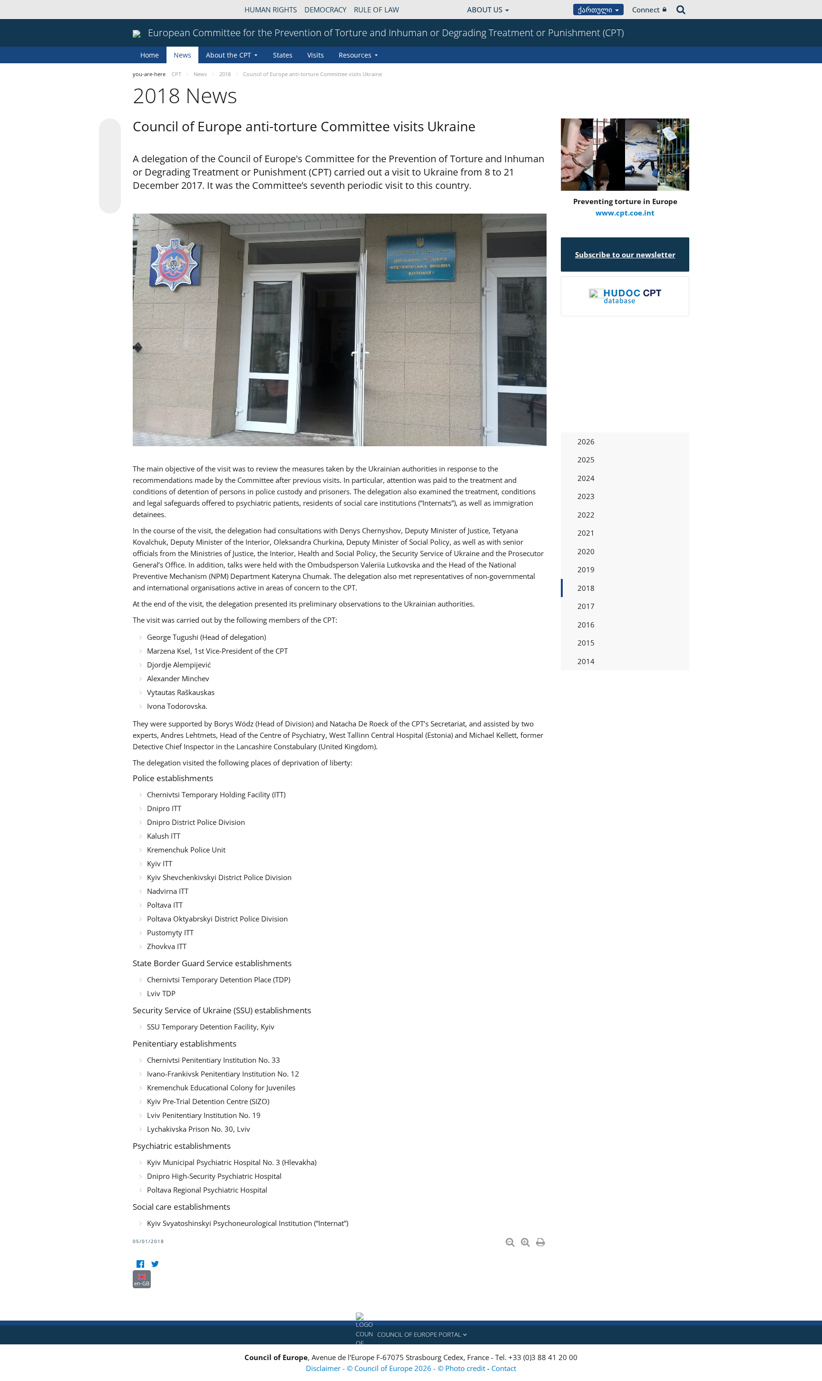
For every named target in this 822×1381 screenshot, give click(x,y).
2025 (586, 459)
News (182, 54)
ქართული (596, 9)
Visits (315, 54)
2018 (586, 588)
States (283, 54)
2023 (586, 496)
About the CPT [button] (228, 54)
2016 (586, 624)
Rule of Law (376, 9)
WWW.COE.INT (156, 9)
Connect (646, 9)
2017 (586, 606)
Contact (503, 1368)
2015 (586, 642)
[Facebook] (140, 1264)
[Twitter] (154, 1264)
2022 (586, 514)
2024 (586, 478)
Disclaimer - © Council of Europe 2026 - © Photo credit (396, 1368)
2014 (586, 661)
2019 (586, 569)
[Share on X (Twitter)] (110, 148)
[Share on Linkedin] (110, 184)
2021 (586, 533)
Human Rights (271, 9)
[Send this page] (110, 203)
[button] (411, 1334)
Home (149, 54)
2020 (586, 551)
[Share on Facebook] (110, 166)
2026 (586, 441)
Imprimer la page (541, 1240)
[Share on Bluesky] (110, 130)
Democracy (325, 9)
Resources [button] (355, 54)
